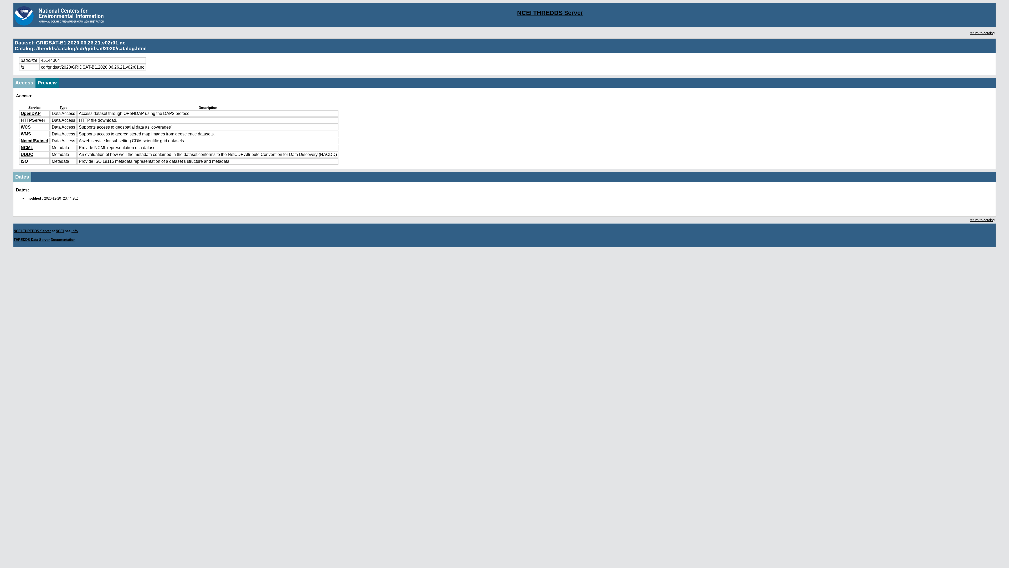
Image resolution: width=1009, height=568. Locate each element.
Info (74, 231)
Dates (22, 177)
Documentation (63, 240)
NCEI (60, 231)
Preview (47, 82)
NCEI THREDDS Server (550, 12)
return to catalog (982, 33)
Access (24, 82)
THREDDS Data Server (32, 240)
